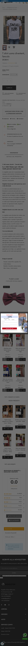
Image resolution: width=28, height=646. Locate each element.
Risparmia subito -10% (9, 328)
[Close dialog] (26, 314)
